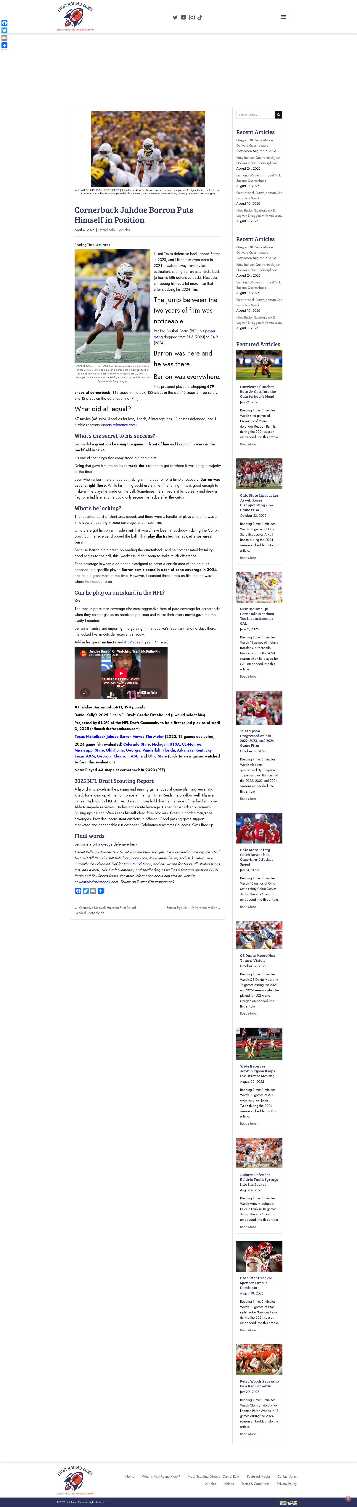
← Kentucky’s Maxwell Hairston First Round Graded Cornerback (105, 910)
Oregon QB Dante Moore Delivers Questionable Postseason (254, 145)
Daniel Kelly (106, 230)
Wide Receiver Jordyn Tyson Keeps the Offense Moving (257, 1070)
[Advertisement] (178, 61)
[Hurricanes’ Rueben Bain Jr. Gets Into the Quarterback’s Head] (259, 364)
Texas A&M (85, 756)
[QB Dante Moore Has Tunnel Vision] (259, 934)
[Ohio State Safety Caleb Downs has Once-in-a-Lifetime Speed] (259, 827)
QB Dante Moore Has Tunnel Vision (257, 958)
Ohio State (157, 756)
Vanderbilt (151, 750)
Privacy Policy (287, 1483)
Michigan (160, 744)
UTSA (175, 744)
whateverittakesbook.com (98, 882)
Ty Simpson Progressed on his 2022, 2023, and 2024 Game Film (257, 738)
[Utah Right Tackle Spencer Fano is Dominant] (259, 1256)
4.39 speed (133, 642)
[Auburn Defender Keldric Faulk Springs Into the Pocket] (259, 1152)
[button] (283, 17)
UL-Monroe (191, 744)
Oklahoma (115, 750)
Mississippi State (89, 750)
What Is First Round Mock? (161, 1476)
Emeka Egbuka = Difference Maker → (193, 907)
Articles (124, 230)
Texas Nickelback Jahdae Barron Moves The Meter (119, 736)
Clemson (121, 756)
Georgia (133, 750)
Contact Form (287, 1476)
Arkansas (185, 750)
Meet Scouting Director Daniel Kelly (213, 1476)
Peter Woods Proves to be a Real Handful (259, 1383)
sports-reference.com (119, 425)
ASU (134, 756)
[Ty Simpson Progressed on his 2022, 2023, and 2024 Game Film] (259, 707)
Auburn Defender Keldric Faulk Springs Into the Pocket (259, 1179)
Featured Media (258, 1476)
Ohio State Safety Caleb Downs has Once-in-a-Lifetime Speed (256, 857)
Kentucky (203, 750)
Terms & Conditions (255, 1483)
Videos (229, 1483)
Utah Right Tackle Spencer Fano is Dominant (256, 1282)
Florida (169, 750)
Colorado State (136, 744)
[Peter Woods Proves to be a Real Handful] (259, 1359)
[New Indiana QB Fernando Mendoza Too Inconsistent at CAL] (259, 586)
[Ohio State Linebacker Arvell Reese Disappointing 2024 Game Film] (259, 473)
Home (129, 1476)
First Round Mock (137, 864)
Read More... (249, 444)
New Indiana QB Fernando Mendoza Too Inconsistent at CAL (257, 616)
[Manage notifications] (348, 1499)
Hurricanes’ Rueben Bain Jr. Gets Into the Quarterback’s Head (258, 391)
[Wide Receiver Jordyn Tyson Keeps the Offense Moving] (259, 1043)
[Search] (278, 115)
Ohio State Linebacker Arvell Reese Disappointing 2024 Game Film (259, 502)
